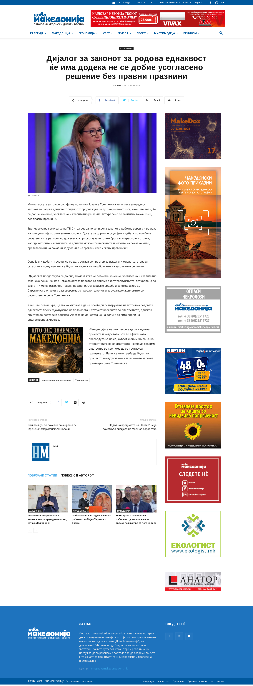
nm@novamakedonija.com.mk (109, 668)
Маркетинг (163, 681)
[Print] (83, 402)
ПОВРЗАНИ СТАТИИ (42, 475)
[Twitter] (66, 402)
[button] (221, 33)
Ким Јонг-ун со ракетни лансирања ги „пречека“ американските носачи (52, 427)
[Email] (75, 402)
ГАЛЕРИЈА (37, 33)
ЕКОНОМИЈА (87, 33)
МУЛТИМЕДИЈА (164, 33)
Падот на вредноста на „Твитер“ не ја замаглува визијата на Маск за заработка (130, 427)
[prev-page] (30, 530)
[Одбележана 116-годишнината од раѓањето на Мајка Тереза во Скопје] (92, 499)
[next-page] (36, 530)
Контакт (221, 681)
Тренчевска (81, 380)
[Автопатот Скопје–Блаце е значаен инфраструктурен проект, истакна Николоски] (48, 499)
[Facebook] (210, 2)
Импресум (148, 681)
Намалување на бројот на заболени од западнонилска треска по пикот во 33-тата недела (136, 519)
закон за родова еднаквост (56, 380)
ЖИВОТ (123, 33)
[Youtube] (222, 2)
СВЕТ (106, 33)
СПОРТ (141, 33)
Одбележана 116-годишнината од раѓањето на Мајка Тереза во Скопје (91, 519)
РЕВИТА (187, 2)
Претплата (178, 681)
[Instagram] (216, 2)
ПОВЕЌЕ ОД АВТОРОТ (77, 475)
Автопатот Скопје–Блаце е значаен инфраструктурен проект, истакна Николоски (47, 519)
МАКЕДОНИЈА (61, 33)
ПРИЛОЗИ (190, 33)
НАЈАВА (198, 2)
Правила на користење (200, 681)
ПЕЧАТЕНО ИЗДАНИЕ (169, 2)
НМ (119, 85)
